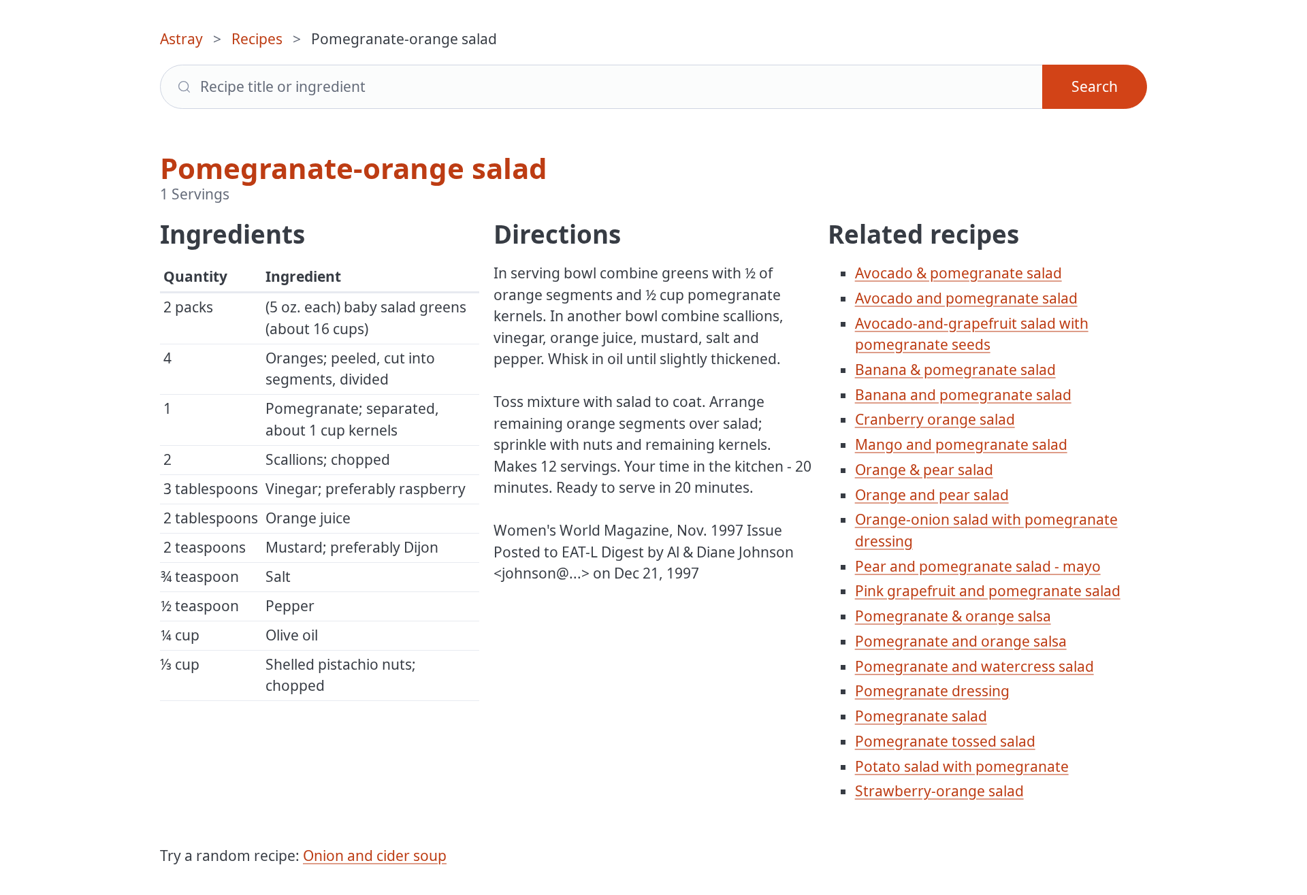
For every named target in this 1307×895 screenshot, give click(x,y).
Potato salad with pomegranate (962, 766)
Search (1094, 86)
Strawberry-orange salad (939, 790)
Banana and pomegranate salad (963, 394)
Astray (181, 38)
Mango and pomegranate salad (961, 444)
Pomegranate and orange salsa (961, 641)
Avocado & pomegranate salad (958, 272)
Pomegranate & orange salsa (953, 615)
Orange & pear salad (924, 469)
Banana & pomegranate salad (955, 369)
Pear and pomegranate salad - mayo (978, 566)
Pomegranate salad (921, 716)
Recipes (257, 38)
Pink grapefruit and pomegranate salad (987, 590)
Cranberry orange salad (935, 419)
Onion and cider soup (375, 855)
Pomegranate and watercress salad (974, 666)
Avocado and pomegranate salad (966, 298)
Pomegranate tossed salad (945, 741)
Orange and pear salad (932, 494)
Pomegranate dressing (932, 690)
